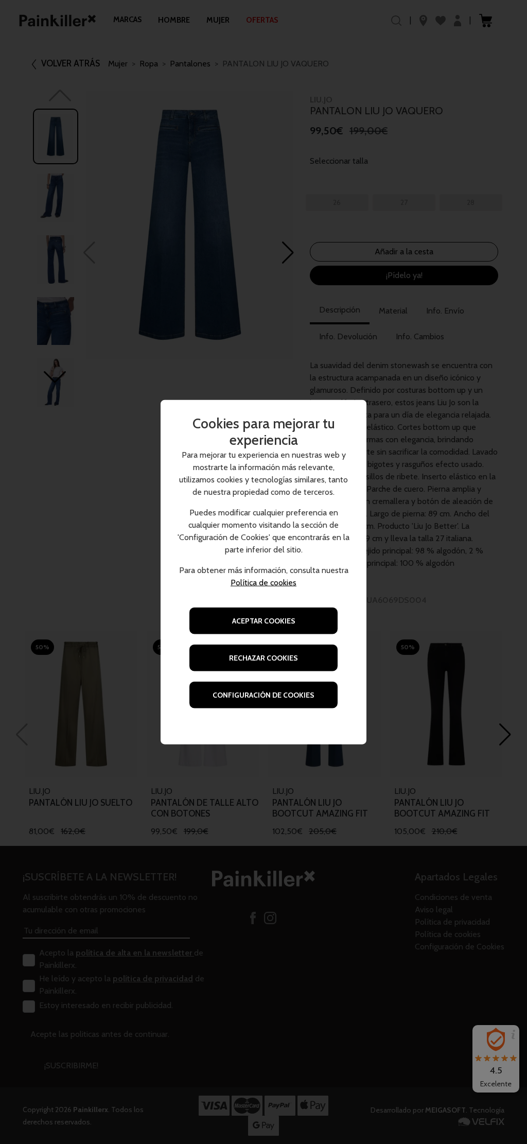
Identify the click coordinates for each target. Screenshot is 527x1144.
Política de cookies (263, 582)
